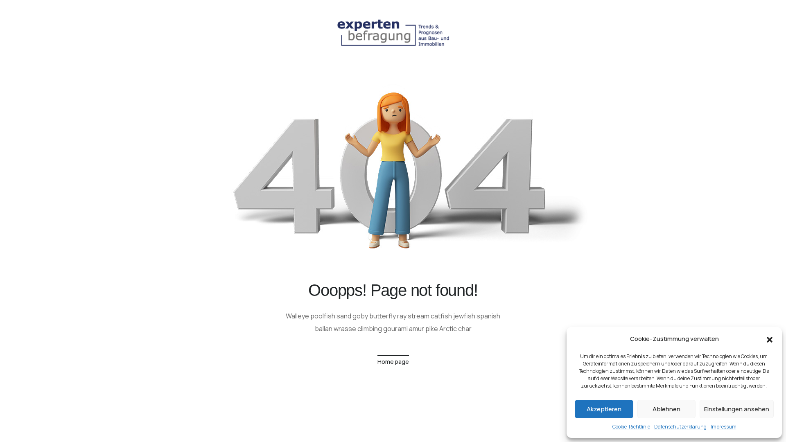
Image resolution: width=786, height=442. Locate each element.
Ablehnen (666, 409)
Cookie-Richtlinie (631, 426)
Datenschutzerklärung (680, 426)
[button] (770, 339)
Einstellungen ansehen (736, 409)
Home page (393, 361)
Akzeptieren (604, 409)
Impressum (723, 426)
